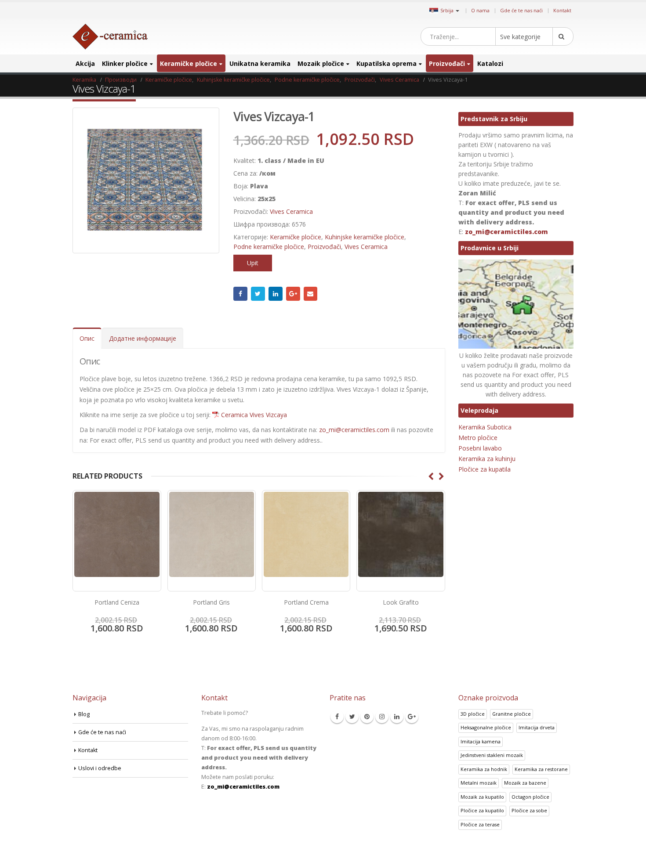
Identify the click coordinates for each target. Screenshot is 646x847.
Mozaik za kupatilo (482, 796)
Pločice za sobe (529, 810)
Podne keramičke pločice (268, 246)
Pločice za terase (480, 824)
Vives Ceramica (291, 211)
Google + (293, 294)
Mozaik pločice (321, 63)
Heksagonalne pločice (486, 727)
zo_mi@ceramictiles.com (354, 429)
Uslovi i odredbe (99, 768)
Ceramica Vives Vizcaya (254, 415)
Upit (252, 263)
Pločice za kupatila (484, 469)
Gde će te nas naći (521, 10)
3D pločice (473, 713)
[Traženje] (563, 36)
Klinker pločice (125, 63)
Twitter (258, 294)
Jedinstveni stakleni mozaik (492, 755)
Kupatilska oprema (386, 63)
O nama (480, 10)
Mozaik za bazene (525, 782)
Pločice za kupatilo (482, 810)
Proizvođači (447, 63)
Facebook (240, 294)
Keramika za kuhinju (486, 458)
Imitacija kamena (481, 741)
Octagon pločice (530, 796)
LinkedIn (276, 294)
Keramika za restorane (541, 769)
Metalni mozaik (479, 782)
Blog (84, 714)
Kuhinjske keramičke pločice (364, 237)
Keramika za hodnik (484, 769)
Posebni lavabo (480, 448)
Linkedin (396, 716)
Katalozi (490, 63)
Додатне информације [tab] (142, 338)
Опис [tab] (87, 338)
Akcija (85, 63)
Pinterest (367, 716)
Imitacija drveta (537, 727)
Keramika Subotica (485, 427)
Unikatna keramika (259, 63)
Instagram (381, 716)
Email (311, 294)
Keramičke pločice (188, 63)
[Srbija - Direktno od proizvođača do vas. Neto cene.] (110, 37)
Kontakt (562, 10)
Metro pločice (477, 437)
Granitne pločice (511, 713)
